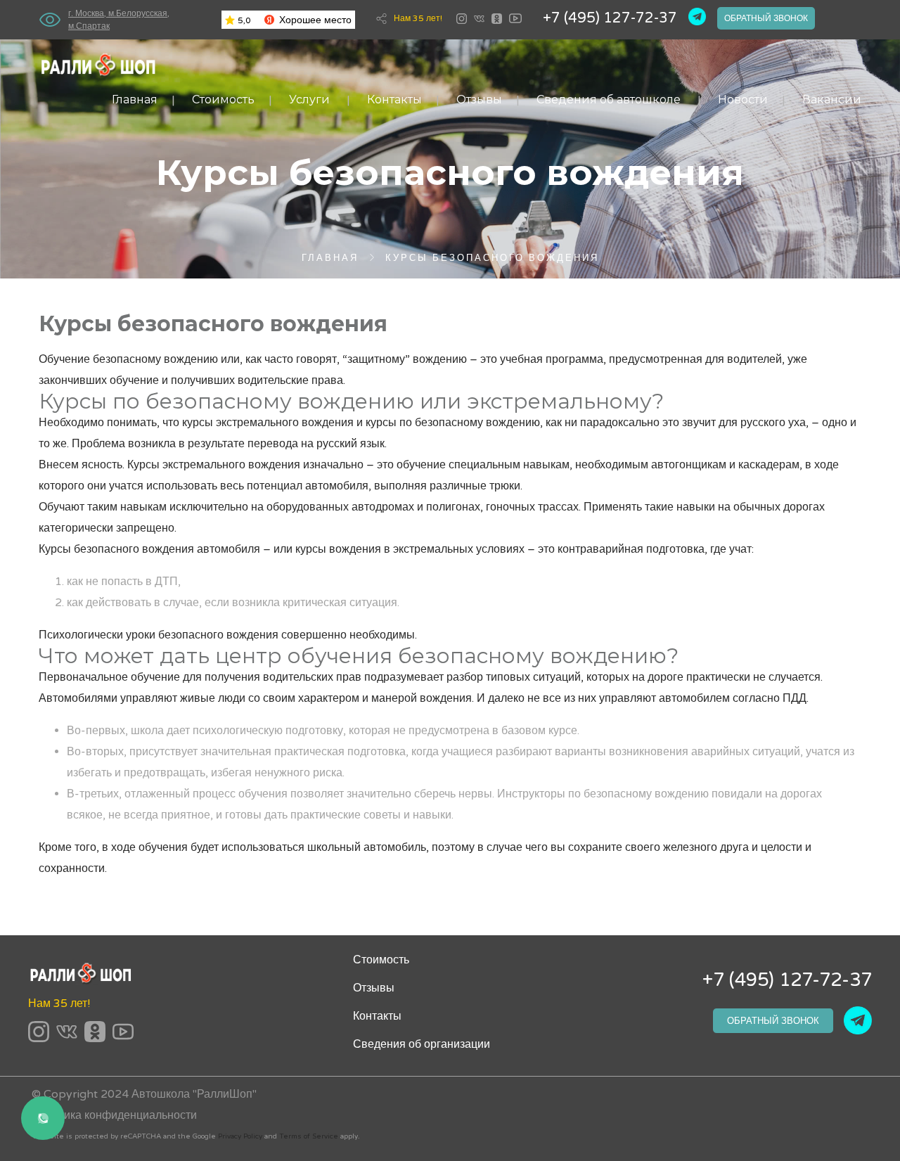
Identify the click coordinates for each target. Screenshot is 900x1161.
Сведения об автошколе (608, 99)
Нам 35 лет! (418, 18)
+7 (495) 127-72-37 (610, 18)
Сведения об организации (421, 1044)
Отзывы (479, 99)
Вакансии (831, 99)
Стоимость (223, 99)
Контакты (394, 99)
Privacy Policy (240, 1136)
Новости (743, 99)
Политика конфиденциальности (114, 1115)
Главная (135, 99)
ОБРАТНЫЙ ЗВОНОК (773, 1020)
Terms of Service (308, 1136)
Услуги (309, 99)
